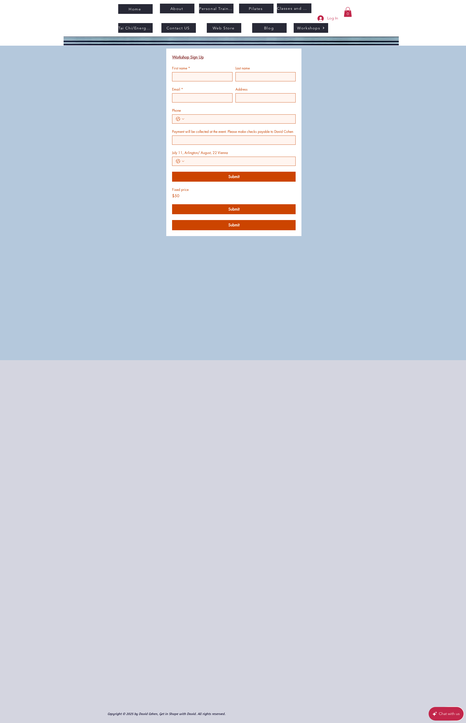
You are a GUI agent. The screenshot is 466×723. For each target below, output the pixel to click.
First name (181, 68)
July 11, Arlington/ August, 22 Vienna (200, 153)
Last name (242, 68)
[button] (348, 12)
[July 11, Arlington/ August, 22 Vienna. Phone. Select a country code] (180, 161)
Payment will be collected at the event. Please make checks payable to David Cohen (232, 131)
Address (241, 89)
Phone (176, 110)
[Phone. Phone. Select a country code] (180, 119)
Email (177, 89)
